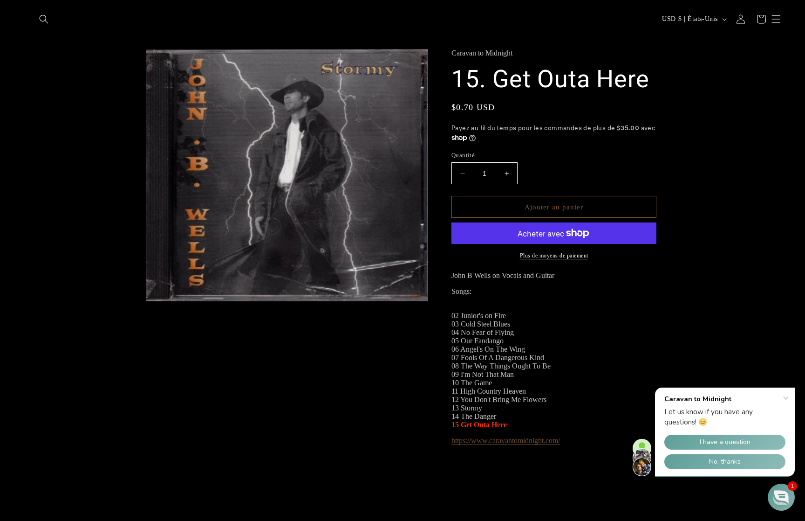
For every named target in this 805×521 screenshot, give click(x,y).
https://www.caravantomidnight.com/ (505, 441)
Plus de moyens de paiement (554, 255)
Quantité (463, 155)
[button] (44, 19)
